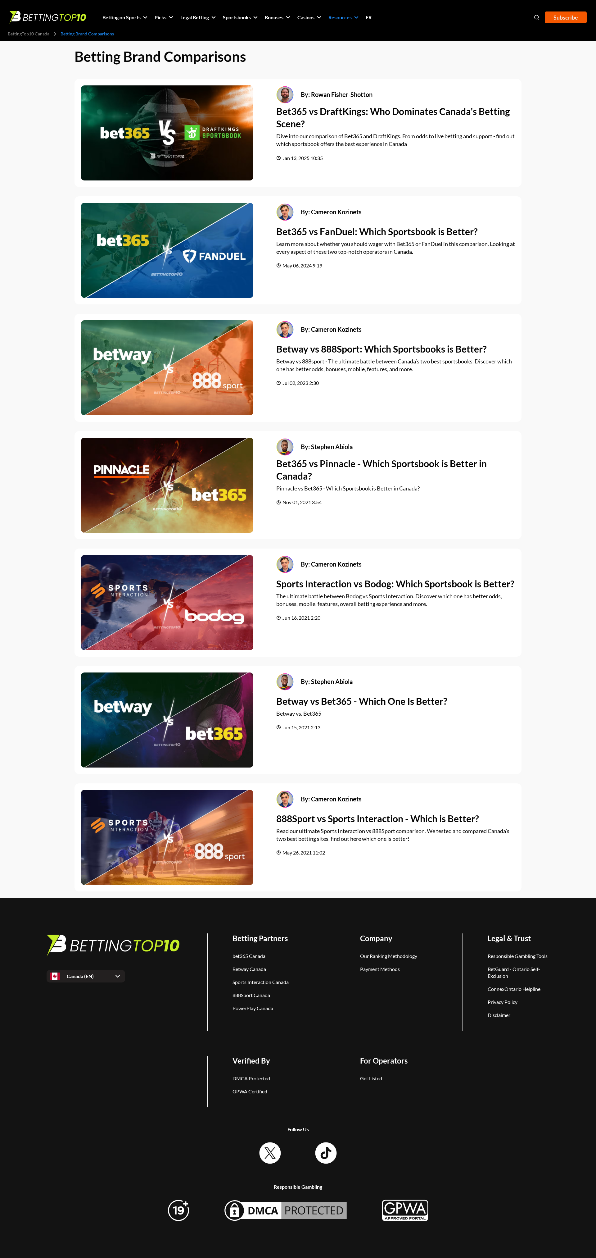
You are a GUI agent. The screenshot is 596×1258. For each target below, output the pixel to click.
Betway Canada (249, 969)
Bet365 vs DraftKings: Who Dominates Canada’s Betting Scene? (393, 118)
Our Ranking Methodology (388, 956)
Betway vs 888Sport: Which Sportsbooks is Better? (381, 348)
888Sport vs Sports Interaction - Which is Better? (377, 818)
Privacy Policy (502, 1002)
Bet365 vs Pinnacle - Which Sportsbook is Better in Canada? (381, 470)
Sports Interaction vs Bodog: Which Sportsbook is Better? (395, 583)
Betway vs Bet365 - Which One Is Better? (361, 701)
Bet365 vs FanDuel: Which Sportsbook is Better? (377, 231)
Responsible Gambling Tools (518, 956)
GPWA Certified (250, 1091)
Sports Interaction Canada (261, 982)
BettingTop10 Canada (28, 33)
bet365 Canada (249, 956)
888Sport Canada (251, 995)
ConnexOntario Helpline (514, 989)
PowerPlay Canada (253, 1008)
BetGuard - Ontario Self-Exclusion (514, 972)
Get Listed (371, 1078)
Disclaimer (499, 1015)
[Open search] (537, 17)
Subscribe (565, 17)
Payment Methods (380, 969)
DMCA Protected (251, 1078)
